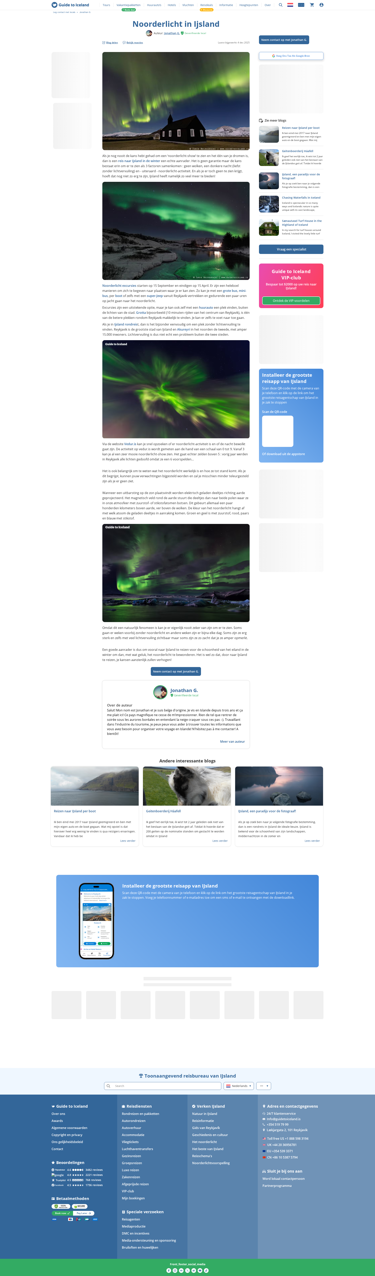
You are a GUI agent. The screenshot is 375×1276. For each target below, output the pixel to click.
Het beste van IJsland (207, 1149)
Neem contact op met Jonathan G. (284, 40)
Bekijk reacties (135, 42)
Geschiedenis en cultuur (210, 1135)
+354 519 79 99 (277, 1124)
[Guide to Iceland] (70, 5)
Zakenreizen (131, 1177)
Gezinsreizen (131, 1156)
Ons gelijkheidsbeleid (67, 1142)
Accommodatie (133, 1135)
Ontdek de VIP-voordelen (291, 301)
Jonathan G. (172, 33)
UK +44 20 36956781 (282, 1145)
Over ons (58, 1114)
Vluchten (188, 5)
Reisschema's (202, 1156)
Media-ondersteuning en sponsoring (149, 1240)
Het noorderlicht (204, 1142)
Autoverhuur (131, 1128)
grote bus (230, 291)
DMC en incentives (135, 1233)
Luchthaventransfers (137, 1149)
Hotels (172, 5)
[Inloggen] (321, 5)
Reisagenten (131, 1219)
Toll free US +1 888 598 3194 (287, 1138)
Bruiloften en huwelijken (140, 1247)
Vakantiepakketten (129, 5)
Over (268, 5)
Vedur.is (130, 444)
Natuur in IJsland (204, 1114)
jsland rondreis (126, 324)
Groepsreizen (132, 1163)
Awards (57, 1121)
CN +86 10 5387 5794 (282, 1157)
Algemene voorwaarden (69, 1128)
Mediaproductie (134, 1226)
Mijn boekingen (133, 1198)
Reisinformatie (203, 1121)
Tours (106, 5)
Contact (57, 1149)
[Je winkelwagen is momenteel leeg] (312, 5)
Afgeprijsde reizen (135, 1184)
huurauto (206, 307)
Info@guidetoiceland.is (284, 1119)
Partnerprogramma (277, 1186)
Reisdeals (206, 5)
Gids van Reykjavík (206, 1128)
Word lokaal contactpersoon (283, 1179)
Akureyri (184, 329)
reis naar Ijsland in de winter (139, 161)
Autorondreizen (134, 1121)
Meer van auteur (232, 741)
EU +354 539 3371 (280, 1151)
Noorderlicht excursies (119, 285)
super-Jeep (155, 296)
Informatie (226, 5)
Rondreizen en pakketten (140, 1114)
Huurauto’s (154, 5)
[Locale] (290, 5)
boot (118, 296)
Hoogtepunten (248, 5)
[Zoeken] (280, 5)
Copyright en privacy (67, 1135)
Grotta (141, 312)
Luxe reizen (130, 1170)
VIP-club (128, 1191)
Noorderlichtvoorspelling (211, 1163)
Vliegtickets (130, 1142)
